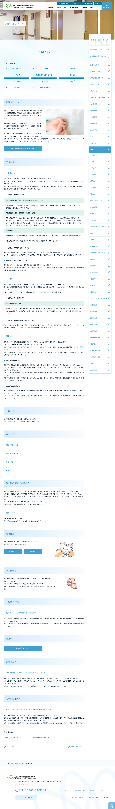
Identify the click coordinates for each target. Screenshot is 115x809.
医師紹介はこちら (22, 648)
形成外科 (93, 220)
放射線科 (93, 266)
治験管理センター (96, 292)
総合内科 (93, 181)
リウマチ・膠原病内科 (97, 253)
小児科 (92, 161)
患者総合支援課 (95, 357)
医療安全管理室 (95, 337)
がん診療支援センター (97, 78)
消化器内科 (94, 117)
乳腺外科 (93, 214)
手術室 (92, 364)
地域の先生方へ (45, 87)
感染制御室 (94, 344)
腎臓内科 (93, 194)
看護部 (92, 279)
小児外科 (93, 168)
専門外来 (17, 75)
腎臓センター (94, 84)
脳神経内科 (94, 130)
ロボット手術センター (12, 737)
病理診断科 (94, 272)
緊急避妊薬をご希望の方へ (44, 75)
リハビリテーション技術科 (99, 298)
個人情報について (80, 790)
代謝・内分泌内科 (96, 200)
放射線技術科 (94, 331)
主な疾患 (45, 68)
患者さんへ (17, 87)
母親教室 (32, 551)
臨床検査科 (94, 318)
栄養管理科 (94, 305)
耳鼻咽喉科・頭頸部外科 (98, 227)
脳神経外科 (94, 123)
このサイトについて (64, 790)
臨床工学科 (94, 324)
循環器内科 (94, 110)
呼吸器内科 (94, 246)
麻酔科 (92, 259)
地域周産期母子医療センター (42, 737)
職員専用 (93, 790)
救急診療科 (94, 104)
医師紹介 (72, 81)
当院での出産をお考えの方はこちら (22, 148)
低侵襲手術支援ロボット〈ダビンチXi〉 (25, 133)
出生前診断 (17, 81)
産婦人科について (17, 68)
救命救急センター (96, 49)
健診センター (94, 91)
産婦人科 (93, 150)
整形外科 (93, 143)
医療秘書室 (94, 370)
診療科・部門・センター (100, 40)
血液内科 (93, 187)
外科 (91, 137)
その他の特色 (45, 81)
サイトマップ (103, 790)
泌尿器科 (93, 174)
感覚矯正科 (94, 311)
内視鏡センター (95, 71)
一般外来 (72, 68)
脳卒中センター (95, 65)
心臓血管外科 (94, 207)
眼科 (91, 233)
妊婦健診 (72, 75)
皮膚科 (92, 240)
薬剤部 (92, 285)
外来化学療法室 (95, 350)
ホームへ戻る (10, 746)
